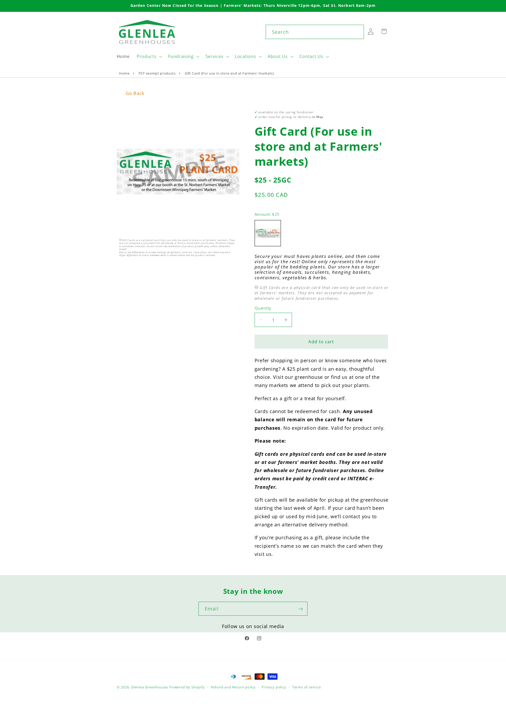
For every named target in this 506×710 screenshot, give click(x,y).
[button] (148, 56)
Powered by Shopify (187, 687)
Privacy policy (274, 687)
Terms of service (306, 687)
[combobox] (315, 32)
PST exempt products (157, 73)
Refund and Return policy (233, 687)
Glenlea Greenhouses (149, 687)
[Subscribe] (300, 609)
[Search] (357, 31)
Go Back (135, 93)
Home (124, 73)
